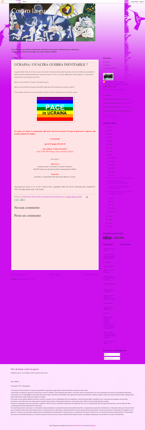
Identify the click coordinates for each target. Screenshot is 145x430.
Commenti (109, 358)
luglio (110, 171)
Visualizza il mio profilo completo (114, 89)
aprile (109, 201)
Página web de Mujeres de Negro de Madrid (109, 297)
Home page (55, 274)
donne (105, 62)
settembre (111, 165)
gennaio (110, 212)
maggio (110, 198)
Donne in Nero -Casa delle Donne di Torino (109, 278)
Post (107, 354)
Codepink (107, 262)
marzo (110, 205)
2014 (107, 155)
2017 (107, 144)
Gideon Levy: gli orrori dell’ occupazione (120, 178)
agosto (110, 168)
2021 (107, 130)
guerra (105, 65)
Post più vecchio (91, 274)
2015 (107, 151)
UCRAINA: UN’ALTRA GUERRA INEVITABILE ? (118, 187)
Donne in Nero (108, 266)
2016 (107, 148)
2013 (107, 216)
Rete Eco (107, 313)
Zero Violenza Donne (108, 342)
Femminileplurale (109, 285)
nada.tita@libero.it (127, 103)
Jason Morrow (77, 425)
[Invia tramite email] (15, 200)
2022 (107, 127)
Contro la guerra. (34, 10)
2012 (107, 220)
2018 (107, 141)
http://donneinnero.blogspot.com (112, 117)
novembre (111, 158)
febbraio (110, 208)
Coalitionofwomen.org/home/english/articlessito (109, 256)
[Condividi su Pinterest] (24, 200)
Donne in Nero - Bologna (109, 271)
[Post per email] (86, 197)
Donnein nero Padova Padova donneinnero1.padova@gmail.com (116, 83)
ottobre (110, 161)
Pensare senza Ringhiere (108, 308)
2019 (107, 137)
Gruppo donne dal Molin (109, 291)
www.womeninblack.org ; (110, 115)
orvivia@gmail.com (127, 107)
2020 (107, 134)
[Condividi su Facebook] (22, 200)
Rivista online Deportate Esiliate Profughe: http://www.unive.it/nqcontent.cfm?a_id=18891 (109, 322)
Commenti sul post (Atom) (26, 279)
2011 (107, 223)
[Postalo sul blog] (17, 200)
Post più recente (18, 274)
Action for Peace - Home (109, 250)
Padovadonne (108, 303)
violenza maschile (108, 68)
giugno (110, 175)
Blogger (92, 425)
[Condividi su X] (19, 200)
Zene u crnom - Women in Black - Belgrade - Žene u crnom (109, 335)
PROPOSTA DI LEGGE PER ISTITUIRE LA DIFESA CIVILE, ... (120, 193)
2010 (107, 226)
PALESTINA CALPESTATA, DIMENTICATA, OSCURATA (117, 182)
